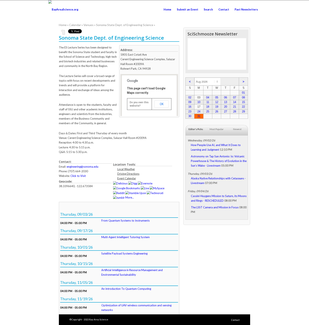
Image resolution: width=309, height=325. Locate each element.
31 (198, 116)
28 (234, 111)
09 (189, 102)
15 (243, 102)
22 (243, 106)
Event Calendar (126, 178)
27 (225, 111)
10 (198, 102)
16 (189, 106)
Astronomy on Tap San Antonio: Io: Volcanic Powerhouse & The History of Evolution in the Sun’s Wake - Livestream (219, 161)
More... (129, 197)
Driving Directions (128, 173)
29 (243, 111)
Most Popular (217, 129)
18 (207, 106)
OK (162, 104)
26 (216, 111)
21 (234, 106)
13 (225, 102)
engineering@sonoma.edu (82, 166)
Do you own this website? (139, 104)
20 (225, 106)
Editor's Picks (196, 129)
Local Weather (126, 169)
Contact (235, 319)
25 (207, 111)
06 (225, 97)
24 (198, 111)
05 (216, 97)
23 (189, 111)
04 (207, 97)
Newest (237, 129)
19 (216, 106)
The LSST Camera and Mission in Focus (215, 207)
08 (243, 97)
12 (216, 102)
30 (189, 116)
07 (234, 97)
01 (243, 92)
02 (189, 97)
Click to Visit (78, 176)
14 (234, 102)
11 (207, 102)
